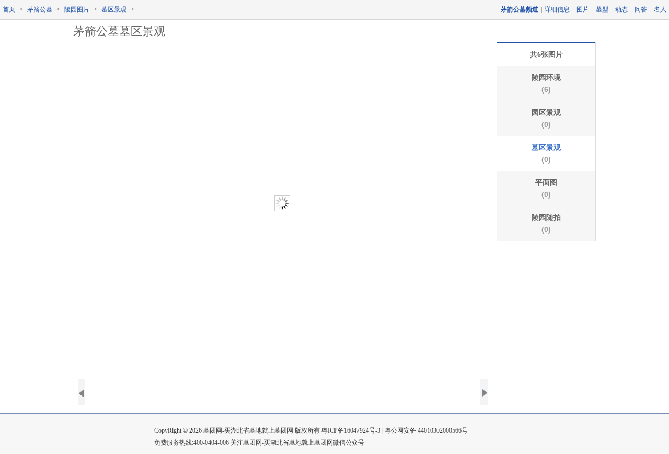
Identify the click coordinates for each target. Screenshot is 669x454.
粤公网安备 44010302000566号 (426, 430)
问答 (641, 9)
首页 (9, 9)
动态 (621, 9)
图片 (582, 9)
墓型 (602, 9)
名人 (660, 9)
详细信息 (557, 9)
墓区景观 (113, 9)
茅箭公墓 (39, 9)
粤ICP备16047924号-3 (350, 430)
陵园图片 (76, 9)
